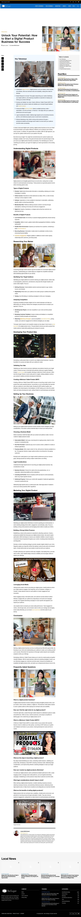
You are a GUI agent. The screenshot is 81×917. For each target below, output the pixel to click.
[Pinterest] (2, 64)
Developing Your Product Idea (65, 63)
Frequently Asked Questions (65, 68)
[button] (78, 6)
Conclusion (62, 67)
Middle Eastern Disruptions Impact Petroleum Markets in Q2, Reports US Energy (68, 84)
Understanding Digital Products (65, 60)
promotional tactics (45, 318)
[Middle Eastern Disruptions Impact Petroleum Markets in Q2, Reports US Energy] (30, 866)
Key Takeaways (63, 59)
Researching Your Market (64, 61)
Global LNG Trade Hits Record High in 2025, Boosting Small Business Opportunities (68, 79)
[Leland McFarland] (16, 836)
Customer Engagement (20, 235)
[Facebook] (70, 2)
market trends (21, 372)
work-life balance (22, 228)
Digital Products (25, 89)
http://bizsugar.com (24, 833)
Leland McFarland (15, 45)
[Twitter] (76, 2)
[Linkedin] (73, 2)
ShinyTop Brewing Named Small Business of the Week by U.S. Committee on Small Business (68, 90)
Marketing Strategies (25, 319)
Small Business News (61, 77)
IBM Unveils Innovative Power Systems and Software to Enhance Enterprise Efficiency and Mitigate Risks (68, 96)
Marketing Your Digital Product (65, 66)
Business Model (28, 108)
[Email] (2, 69)
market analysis (22, 106)
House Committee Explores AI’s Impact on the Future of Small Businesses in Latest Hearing (68, 101)
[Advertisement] (40, 17)
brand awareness (36, 609)
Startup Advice (4, 31)
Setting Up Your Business (64, 64)
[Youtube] (79, 2)
